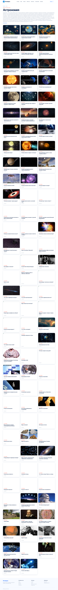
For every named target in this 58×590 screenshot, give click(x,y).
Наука (21, 1)
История (18, 1)
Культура (41, 1)
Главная (32, 581)
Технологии (32, 1)
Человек (24, 1)
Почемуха (5, 580)
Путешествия (37, 1)
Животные (28, 1)
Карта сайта (45, 581)
